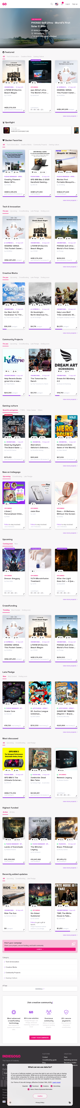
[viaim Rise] (40, 493)
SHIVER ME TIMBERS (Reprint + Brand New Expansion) (65, 714)
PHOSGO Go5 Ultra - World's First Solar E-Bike (66, 248)
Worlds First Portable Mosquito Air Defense (65, 182)
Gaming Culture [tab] (38, 56)
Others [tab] (40, 410)
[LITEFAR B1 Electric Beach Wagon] (13, 71)
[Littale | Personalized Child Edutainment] (13, 493)
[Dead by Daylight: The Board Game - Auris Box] (13, 426)
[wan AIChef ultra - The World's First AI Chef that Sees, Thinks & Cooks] (40, 71)
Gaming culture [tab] (54, 145)
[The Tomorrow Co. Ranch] (40, 360)
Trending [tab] (6, 610)
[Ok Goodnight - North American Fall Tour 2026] (40, 293)
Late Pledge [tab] (35, 211)
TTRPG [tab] (22, 410)
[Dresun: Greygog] (13, 560)
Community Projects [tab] (40, 145)
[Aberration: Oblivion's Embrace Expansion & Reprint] (40, 426)
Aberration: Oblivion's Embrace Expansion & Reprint (40, 447)
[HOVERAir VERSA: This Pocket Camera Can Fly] (66, 71)
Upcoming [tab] (13, 211)
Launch (39, 949)
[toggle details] (25, 112)
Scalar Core (9, 711)
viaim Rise (35, 511)
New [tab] (16, 544)
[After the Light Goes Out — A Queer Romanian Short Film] (66, 560)
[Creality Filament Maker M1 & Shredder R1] (13, 161)
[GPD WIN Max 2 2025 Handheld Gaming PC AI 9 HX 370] (40, 161)
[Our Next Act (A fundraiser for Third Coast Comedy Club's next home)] (13, 293)
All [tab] (4, 56)
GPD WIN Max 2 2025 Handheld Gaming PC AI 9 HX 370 (40, 182)
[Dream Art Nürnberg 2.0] (66, 360)
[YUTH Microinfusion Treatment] (40, 560)
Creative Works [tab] (26, 56)
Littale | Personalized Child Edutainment (12, 514)
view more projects (70, 116)
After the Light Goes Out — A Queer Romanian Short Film (66, 581)
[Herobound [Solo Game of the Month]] (66, 426)
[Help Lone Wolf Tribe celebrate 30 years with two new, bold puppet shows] (66, 293)
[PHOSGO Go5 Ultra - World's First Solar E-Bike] (66, 227)
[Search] (51, 4)
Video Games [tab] (31, 410)
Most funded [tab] (15, 610)
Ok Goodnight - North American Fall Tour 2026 (40, 315)
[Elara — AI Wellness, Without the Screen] (66, 493)
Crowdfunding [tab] (24, 211)
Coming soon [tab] (8, 544)
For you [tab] (5, 211)
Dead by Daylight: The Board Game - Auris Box (12, 447)
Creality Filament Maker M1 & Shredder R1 (12, 182)
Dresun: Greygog (12, 578)
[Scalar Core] (13, 693)
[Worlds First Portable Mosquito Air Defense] (66, 161)
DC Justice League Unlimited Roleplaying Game (39, 714)
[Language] (56, 4)
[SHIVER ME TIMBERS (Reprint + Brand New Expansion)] (66, 693)
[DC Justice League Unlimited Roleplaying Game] (40, 693)
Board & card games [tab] (10, 410)
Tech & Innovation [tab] (13, 56)
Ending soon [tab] (45, 211)
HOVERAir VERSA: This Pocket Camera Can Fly (66, 92)
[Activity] (61, 4)
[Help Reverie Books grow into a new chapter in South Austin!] (13, 360)
